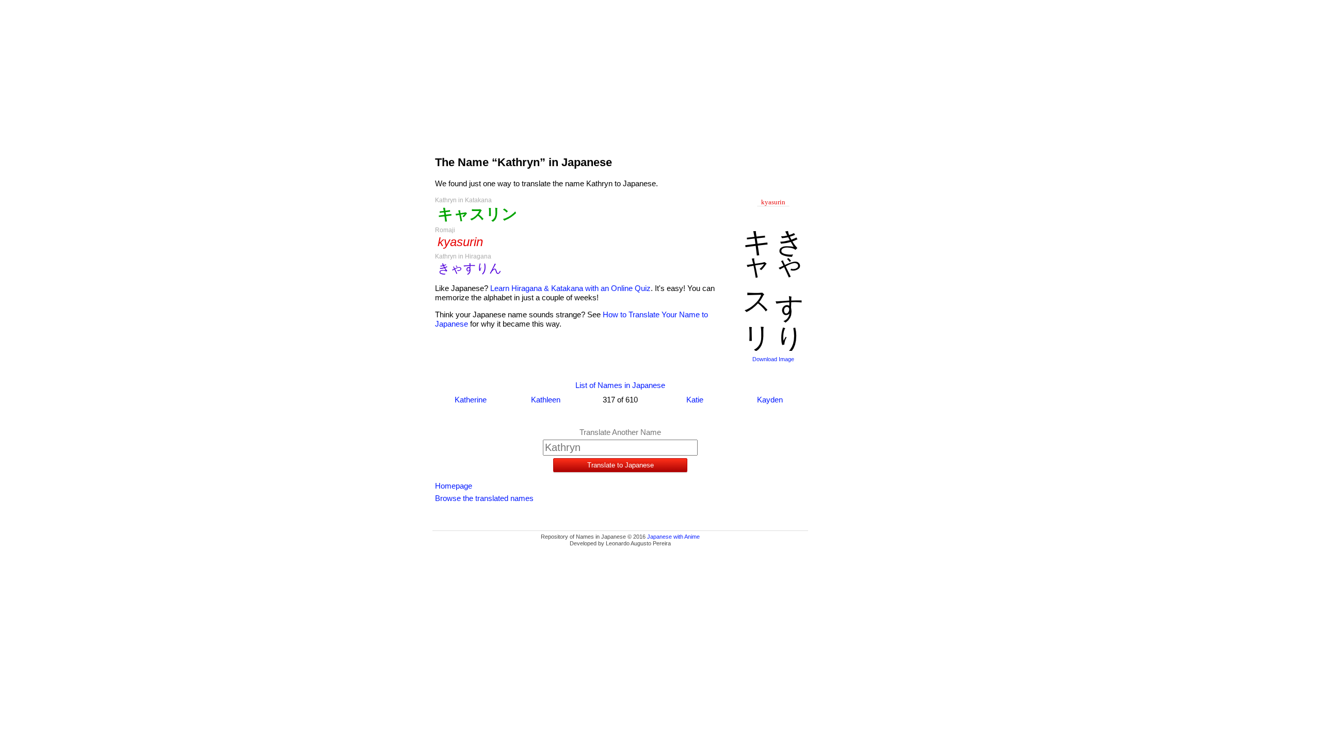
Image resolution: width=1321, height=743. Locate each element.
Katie (694, 399)
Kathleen (545, 399)
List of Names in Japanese (620, 385)
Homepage (453, 485)
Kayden (770, 399)
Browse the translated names (484, 498)
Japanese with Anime (673, 537)
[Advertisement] (620, 73)
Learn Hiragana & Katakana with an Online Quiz (570, 288)
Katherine (471, 399)
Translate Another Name (620, 432)
